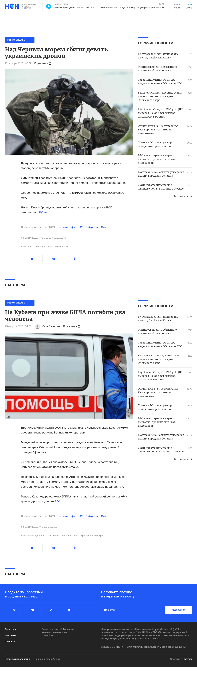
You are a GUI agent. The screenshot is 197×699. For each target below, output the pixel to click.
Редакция (10, 629)
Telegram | (93, 227)
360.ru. (42, 212)
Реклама (10, 641)
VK (82, 227)
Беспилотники (44, 246)
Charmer (187, 659)
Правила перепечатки (17, 659)
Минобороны (62, 246)
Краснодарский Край (92, 535)
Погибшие (53, 535)
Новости (62, 227)
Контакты (10, 635)
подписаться (178, 610)
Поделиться (41, 63)
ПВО (30, 246)
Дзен (74, 227)
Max (103, 227)
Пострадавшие (36, 535)
